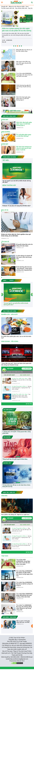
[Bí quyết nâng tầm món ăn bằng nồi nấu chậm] (8, 248)
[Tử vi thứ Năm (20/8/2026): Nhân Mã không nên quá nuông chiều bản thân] (8, 597)
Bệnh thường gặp (9, 185)
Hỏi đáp (10, 368)
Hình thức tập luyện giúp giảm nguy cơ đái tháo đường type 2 (23, 98)
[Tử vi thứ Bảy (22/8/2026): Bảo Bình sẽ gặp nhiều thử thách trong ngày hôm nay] (8, 575)
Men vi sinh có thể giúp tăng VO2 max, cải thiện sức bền (23, 621)
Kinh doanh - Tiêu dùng (9, 341)
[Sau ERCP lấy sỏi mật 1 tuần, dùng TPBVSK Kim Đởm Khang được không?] (7, 396)
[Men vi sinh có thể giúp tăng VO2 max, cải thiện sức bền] (10, 624)
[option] (17, 28)
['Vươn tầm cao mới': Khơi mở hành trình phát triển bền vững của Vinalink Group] (17, 353)
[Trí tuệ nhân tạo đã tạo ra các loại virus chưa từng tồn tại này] (17, 474)
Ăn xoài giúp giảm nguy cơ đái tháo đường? (23, 135)
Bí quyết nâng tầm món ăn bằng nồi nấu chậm (24, 245)
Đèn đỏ (4, 42)
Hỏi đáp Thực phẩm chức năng (19, 378)
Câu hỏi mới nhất (9, 375)
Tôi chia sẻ (5, 241)
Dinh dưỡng (5, 131)
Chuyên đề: (4, 6)
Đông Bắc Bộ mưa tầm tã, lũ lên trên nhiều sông (24, 50)
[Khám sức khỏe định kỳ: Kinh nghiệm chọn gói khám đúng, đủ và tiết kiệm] (17, 222)
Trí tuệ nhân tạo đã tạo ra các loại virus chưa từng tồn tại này (16, 485)
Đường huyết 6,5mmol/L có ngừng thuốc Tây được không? (21, 388)
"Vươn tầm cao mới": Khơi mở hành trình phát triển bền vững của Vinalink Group (16, 364)
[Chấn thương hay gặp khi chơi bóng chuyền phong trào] (8, 89)
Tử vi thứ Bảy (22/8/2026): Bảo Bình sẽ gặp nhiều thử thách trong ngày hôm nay (24, 573)
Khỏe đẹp (4, 119)
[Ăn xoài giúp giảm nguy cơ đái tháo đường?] (8, 137)
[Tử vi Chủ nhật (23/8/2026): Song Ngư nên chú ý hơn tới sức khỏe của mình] (8, 77)
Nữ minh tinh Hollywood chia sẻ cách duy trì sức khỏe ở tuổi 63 (23, 148)
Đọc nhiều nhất (25, 375)
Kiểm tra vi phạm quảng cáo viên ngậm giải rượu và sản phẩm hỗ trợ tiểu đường (16, 29)
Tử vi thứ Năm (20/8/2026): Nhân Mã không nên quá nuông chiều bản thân (24, 595)
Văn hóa (4, 495)
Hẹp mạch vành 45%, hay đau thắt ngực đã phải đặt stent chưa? (23, 63)
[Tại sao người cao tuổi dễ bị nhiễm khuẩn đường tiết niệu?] (17, 171)
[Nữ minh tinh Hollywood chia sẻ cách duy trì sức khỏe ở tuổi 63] (8, 149)
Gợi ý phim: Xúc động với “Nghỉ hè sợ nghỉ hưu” (15, 514)
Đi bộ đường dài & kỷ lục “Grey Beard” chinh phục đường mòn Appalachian (24, 268)
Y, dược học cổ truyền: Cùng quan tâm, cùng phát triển (16, 432)
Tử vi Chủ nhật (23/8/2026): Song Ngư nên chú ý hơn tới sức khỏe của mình (24, 75)
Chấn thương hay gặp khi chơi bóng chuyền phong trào (23, 87)
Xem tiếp (29, 403)
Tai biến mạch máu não (7, 8)
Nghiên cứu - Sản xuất (9, 314)
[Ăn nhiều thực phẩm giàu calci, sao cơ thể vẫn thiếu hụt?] (17, 326)
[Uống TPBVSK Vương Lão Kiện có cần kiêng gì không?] (7, 380)
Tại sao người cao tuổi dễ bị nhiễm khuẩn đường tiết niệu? (16, 181)
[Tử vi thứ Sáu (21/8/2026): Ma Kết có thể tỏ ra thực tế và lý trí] (8, 586)
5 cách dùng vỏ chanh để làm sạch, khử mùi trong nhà (24, 257)
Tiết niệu (5, 160)
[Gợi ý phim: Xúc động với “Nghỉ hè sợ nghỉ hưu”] (17, 505)
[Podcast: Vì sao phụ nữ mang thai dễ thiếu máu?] (17, 196)
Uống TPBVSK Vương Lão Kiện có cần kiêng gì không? (21, 380)
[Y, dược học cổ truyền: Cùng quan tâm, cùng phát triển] (17, 420)
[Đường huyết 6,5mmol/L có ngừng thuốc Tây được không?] (7, 388)
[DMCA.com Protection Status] (17, 663)
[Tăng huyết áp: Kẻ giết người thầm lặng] (17, 448)
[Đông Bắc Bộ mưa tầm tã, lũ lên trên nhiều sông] (8, 54)
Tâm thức (4, 556)
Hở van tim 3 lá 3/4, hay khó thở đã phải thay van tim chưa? (21, 545)
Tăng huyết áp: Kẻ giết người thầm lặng (14, 459)
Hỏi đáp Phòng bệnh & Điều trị (19, 386)
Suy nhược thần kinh (21, 8)
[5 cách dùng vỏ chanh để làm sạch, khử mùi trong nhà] (8, 259)
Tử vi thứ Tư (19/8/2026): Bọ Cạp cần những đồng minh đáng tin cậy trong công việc (24, 607)
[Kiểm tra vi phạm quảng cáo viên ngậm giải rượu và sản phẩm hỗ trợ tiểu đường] (17, 18)
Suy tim (30, 8)
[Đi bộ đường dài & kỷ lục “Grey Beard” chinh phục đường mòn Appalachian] (8, 271)
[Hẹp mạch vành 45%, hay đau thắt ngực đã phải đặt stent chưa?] (8, 66)
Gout (27, 6)
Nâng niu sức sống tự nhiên (17, 6)
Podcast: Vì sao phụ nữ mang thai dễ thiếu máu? (16, 205)
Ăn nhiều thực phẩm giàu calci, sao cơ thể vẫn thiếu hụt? (16, 337)
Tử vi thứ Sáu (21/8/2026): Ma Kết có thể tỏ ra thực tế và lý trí (24, 584)
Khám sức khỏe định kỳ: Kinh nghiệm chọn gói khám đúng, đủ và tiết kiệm (16, 235)
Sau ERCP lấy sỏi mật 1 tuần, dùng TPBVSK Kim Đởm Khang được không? (21, 396)
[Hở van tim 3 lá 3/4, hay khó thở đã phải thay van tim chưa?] (7, 546)
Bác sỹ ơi (4, 210)
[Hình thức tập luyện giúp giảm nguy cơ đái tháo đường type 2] (8, 101)
